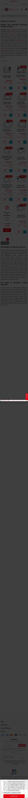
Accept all (14, 796)
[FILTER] (27, 399)
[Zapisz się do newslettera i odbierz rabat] (14, 400)
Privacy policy (6, 792)
